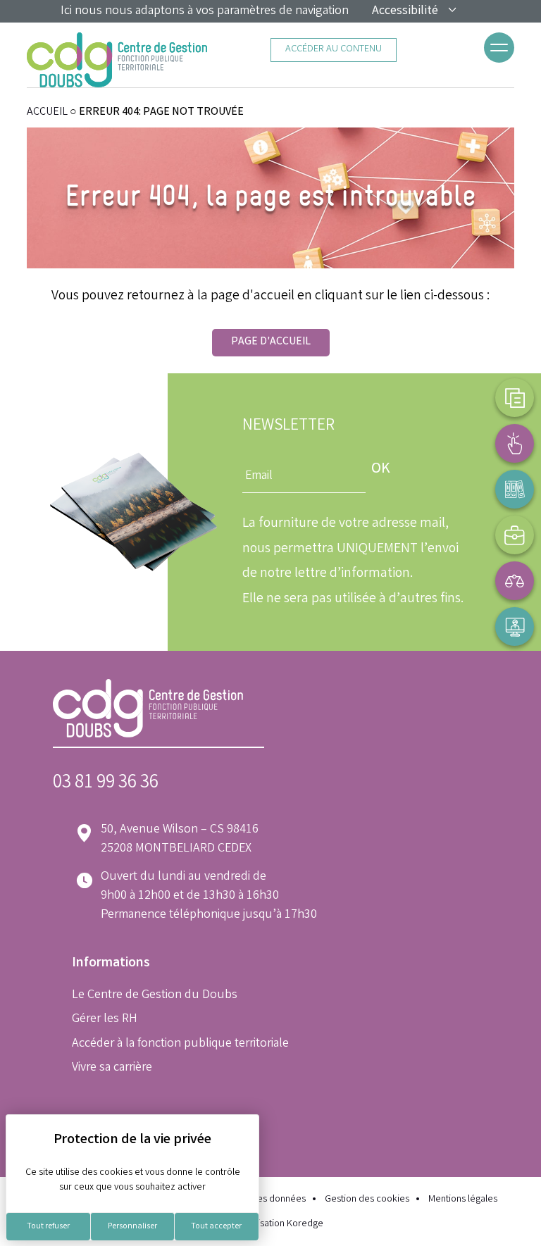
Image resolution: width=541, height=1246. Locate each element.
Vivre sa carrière (112, 1068)
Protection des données (256, 1199)
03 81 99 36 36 (105, 783)
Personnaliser (132, 1227)
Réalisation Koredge (281, 1224)
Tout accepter (216, 1227)
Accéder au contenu (333, 49)
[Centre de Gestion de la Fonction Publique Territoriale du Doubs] (117, 59)
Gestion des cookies (367, 1199)
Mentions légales (462, 1199)
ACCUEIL (47, 112)
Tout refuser (48, 1227)
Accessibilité (405, 11)
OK (380, 469)
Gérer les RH (104, 1019)
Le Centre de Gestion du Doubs (154, 995)
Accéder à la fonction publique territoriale (180, 1044)
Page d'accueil (271, 342)
